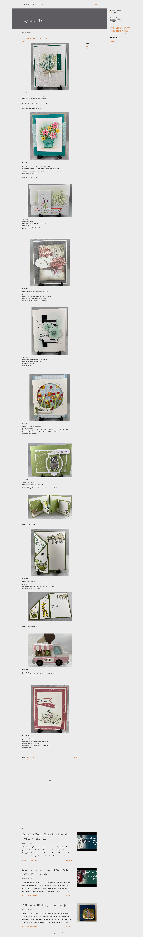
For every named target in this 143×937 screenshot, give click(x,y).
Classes (87, 48)
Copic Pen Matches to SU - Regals (118, 33)
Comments (116, 14)
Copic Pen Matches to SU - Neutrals (119, 31)
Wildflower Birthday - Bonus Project (45, 905)
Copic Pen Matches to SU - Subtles (119, 28)
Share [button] (87, 38)
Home (111, 26)
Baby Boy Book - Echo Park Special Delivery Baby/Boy (44, 836)
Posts (114, 12)
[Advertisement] (47, 809)
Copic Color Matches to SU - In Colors (120, 27)
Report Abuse (113, 41)
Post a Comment (32, 860)
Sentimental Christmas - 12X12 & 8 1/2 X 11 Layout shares (45, 872)
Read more (69, 860)
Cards (87, 46)
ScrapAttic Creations (32, 4)
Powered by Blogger (60, 933)
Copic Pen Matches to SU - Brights (119, 30)
